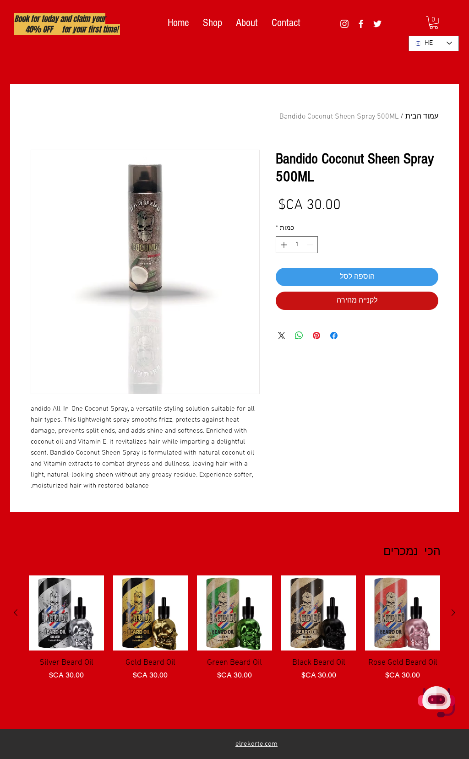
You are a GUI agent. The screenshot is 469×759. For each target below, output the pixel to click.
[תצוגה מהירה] (402, 613)
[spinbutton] (297, 245)
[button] (434, 22)
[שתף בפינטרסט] (316, 335)
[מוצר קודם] (453, 612)
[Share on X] (281, 335)
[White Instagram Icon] (344, 23)
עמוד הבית (421, 116)
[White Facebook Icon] (360, 23)
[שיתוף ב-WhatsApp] (299, 335)
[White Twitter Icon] (377, 23)
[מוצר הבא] (15, 612)
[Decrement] (310, 245)
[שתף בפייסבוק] (333, 335)
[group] (234, 648)
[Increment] (283, 245)
